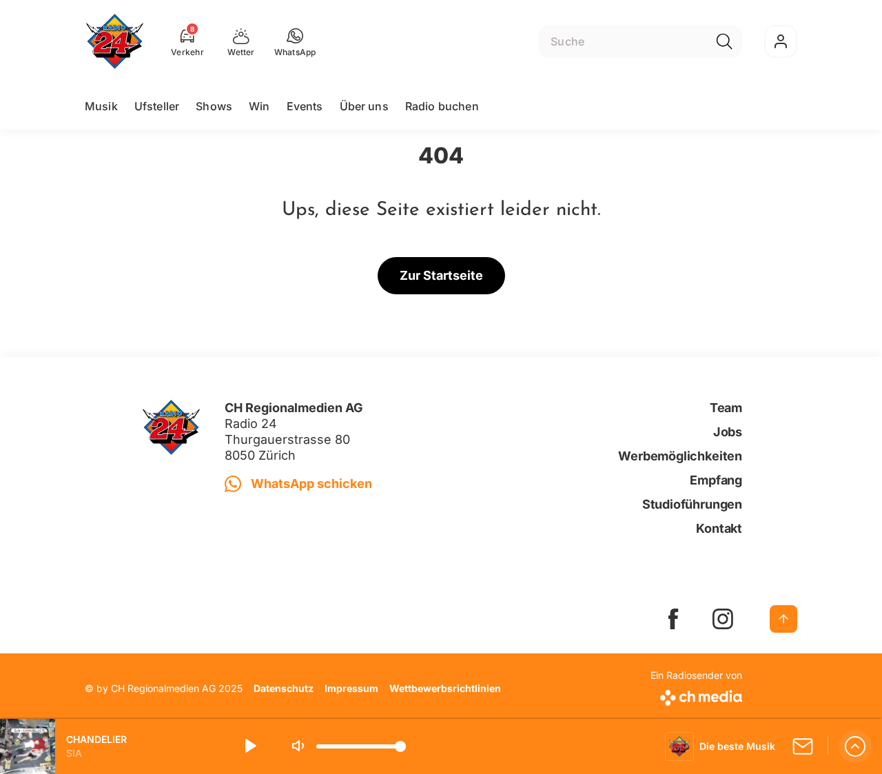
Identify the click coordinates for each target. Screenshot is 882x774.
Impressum (351, 688)
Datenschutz (284, 688)
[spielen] (249, 746)
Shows (214, 106)
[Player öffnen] (855, 746)
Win (259, 106)
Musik (101, 106)
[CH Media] (696, 695)
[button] (295, 41)
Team (726, 407)
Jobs (727, 432)
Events (305, 106)
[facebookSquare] (673, 619)
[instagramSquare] (723, 619)
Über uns (364, 106)
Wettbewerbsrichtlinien (445, 688)
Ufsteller (156, 106)
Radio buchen (442, 106)
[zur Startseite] (114, 41)
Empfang (716, 480)
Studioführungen (692, 504)
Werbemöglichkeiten (680, 456)
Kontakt (719, 528)
